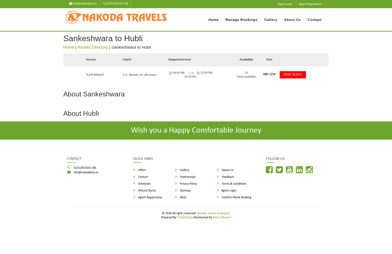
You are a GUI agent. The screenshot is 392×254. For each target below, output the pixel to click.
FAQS (182, 197)
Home (213, 20)
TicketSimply (185, 217)
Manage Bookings (241, 20)
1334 (269, 74)
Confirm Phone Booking (236, 197)
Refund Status (146, 190)
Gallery (270, 20)
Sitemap (184, 190)
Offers (141, 170)
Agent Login (285, 4)
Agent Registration (310, 4)
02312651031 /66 (116, 3)
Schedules (144, 184)
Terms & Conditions (233, 184)
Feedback (227, 177)
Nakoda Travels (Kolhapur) (213, 213)
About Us (292, 20)
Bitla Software (222, 217)
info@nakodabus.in (84, 3)
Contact (315, 20)
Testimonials (187, 177)
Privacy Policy (188, 184)
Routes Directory (93, 47)
